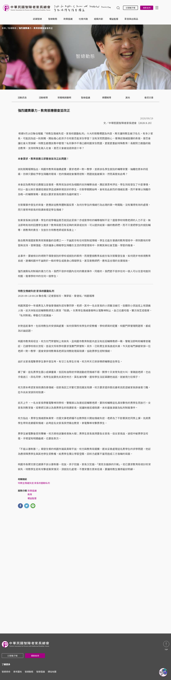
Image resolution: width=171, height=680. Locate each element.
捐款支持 (146, 7)
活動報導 (43, 97)
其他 (127, 97)
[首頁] (27, 9)
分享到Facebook (20, 505)
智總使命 (6, 671)
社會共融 (83, 18)
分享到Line (32, 505)
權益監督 (113, 18)
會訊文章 (148, 97)
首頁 (4, 28)
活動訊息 (22, 97)
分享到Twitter (26, 505)
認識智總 (37, 18)
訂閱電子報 (130, 7)
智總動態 (52, 18)
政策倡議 (67, 18)
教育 (30, 494)
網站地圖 (52, 671)
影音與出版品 (131, 18)
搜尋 (118, 8)
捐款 (163, 672)
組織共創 (98, 18)
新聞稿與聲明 (64, 97)
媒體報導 (106, 97)
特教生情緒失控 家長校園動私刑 (34, 483)
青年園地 (17, 671)
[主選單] (157, 7)
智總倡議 (85, 97)
